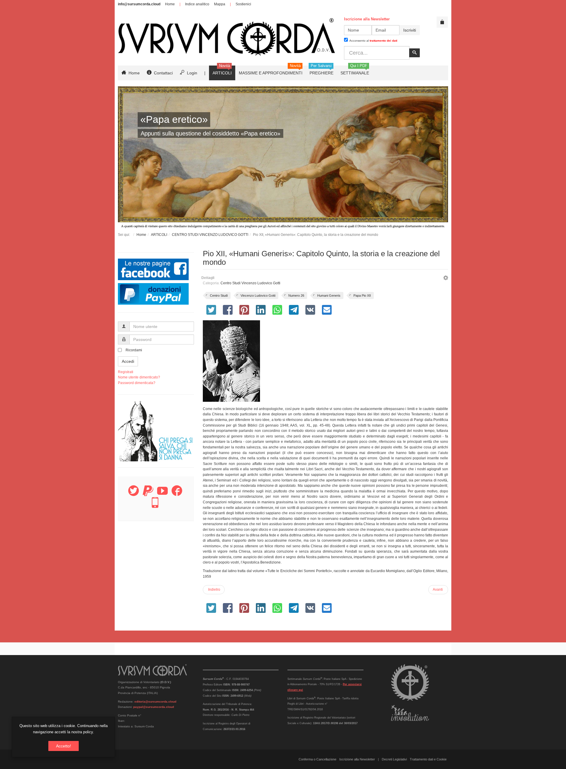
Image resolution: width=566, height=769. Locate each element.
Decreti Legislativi (394, 759)
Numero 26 (296, 295)
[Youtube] (162, 494)
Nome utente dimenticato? (139, 377)
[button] (445, 279)
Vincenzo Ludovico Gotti (258, 295)
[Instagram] (155, 506)
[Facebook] (177, 494)
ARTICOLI (159, 235)
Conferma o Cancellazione (317, 759)
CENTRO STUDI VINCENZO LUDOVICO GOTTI (210, 235)
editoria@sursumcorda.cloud (155, 701)
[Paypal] (148, 494)
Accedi (128, 361)
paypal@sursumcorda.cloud (153, 706)
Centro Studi (219, 295)
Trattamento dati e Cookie (428, 759)
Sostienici (243, 4)
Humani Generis (328, 295)
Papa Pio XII (362, 295)
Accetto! (63, 746)
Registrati (125, 372)
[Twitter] (133, 494)
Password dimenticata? (136, 383)
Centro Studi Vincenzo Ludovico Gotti (250, 283)
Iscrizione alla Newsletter (357, 759)
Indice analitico (197, 4)
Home (170, 4)
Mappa (219, 4)
